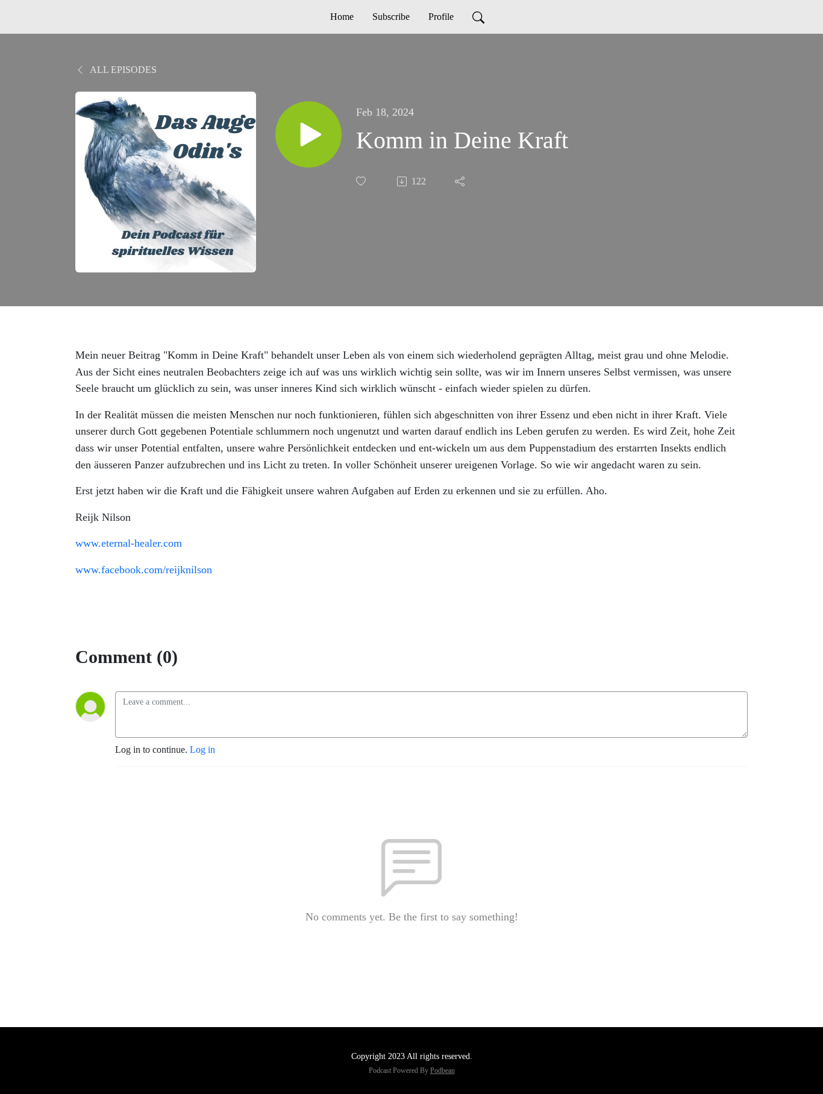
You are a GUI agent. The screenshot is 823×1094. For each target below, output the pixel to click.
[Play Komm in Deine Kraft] (308, 134)
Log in (202, 749)
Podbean (442, 1070)
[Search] (478, 17)
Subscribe (391, 16)
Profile (441, 16)
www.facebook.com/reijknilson (143, 570)
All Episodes (122, 69)
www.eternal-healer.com (128, 543)
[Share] (461, 181)
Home (342, 16)
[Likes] (362, 181)
